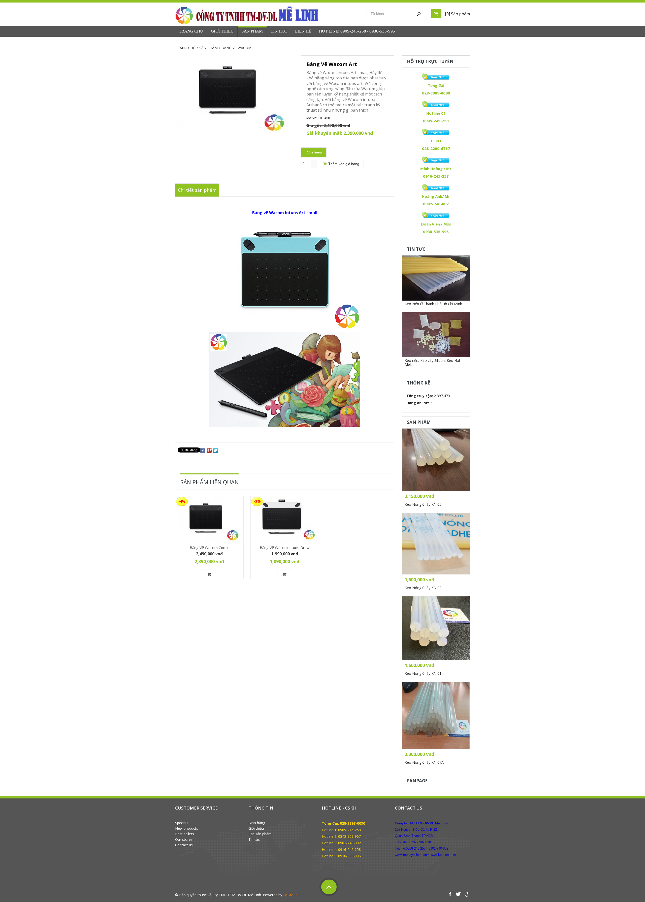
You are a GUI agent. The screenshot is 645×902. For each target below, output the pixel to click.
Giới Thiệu (222, 31)
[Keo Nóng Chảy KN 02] (436, 543)
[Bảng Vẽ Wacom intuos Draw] (285, 519)
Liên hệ (303, 31)
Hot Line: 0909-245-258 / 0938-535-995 (357, 31)
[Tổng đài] (436, 76)
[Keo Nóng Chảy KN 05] (436, 460)
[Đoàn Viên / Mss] (436, 215)
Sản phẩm (252, 31)
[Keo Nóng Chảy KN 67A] (436, 715)
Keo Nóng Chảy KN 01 (423, 673)
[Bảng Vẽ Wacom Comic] (209, 519)
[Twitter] (215, 450)
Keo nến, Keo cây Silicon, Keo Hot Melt (432, 362)
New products (186, 828)
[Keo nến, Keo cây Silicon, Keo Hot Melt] (436, 334)
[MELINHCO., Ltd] (247, 15)
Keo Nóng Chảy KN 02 (423, 587)
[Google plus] (209, 450)
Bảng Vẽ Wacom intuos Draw (285, 547)
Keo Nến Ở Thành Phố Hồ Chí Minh (433, 303)
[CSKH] (436, 132)
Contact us (184, 845)
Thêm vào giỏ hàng (343, 164)
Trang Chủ (191, 31)
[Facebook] (202, 450)
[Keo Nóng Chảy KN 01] (436, 628)
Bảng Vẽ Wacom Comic (209, 547)
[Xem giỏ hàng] (436, 13)
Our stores (183, 839)
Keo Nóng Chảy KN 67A (424, 762)
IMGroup (290, 894)
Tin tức (254, 839)
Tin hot (279, 31)
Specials (181, 823)
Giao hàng (256, 823)
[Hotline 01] (436, 104)
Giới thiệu (256, 828)
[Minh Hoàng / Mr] (436, 160)
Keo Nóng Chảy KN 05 (423, 504)
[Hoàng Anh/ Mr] (436, 187)
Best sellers (184, 834)
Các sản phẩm (260, 834)
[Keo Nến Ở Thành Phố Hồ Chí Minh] (436, 278)
